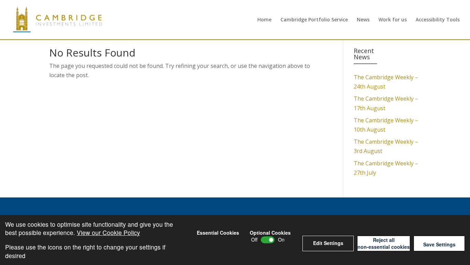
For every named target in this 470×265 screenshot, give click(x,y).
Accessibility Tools (438, 20)
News (363, 20)
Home (264, 20)
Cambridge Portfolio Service (314, 20)
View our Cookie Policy (108, 232)
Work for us (392, 20)
